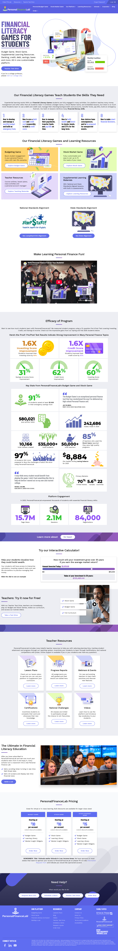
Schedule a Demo (58, 923)
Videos (55, 918)
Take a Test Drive (11, 615)
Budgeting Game (36, 913)
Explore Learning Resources (77, 194)
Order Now (33, 851)
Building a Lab (35, 920)
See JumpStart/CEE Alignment (34, 236)
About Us (78, 915)
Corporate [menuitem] (105, 6)
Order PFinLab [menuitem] (7, 2)
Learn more (30, 686)
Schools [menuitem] (96, 6)
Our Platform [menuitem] (70, 6)
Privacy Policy (79, 918)
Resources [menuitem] (17, 2)
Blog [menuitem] (113, 6)
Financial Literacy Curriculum (40, 918)
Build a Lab (8, 782)
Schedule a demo (51, 895)
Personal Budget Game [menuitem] (40, 6)
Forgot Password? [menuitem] (99, 2)
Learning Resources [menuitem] (84, 6)
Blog (54, 915)
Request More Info (29, 895)
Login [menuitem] (112, 2)
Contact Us (78, 913)
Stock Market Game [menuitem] (57, 6)
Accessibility (78, 923)
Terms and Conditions (81, 920)
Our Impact (67, 537)
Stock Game (35, 915)
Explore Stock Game (74, 165)
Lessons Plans (57, 913)
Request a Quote (58, 925)
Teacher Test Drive (11, 68)
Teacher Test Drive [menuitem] (28, 2)
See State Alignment (83, 236)
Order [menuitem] (35, 11)
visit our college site (14, 76)
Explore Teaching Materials (18, 191)
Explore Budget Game (16, 165)
